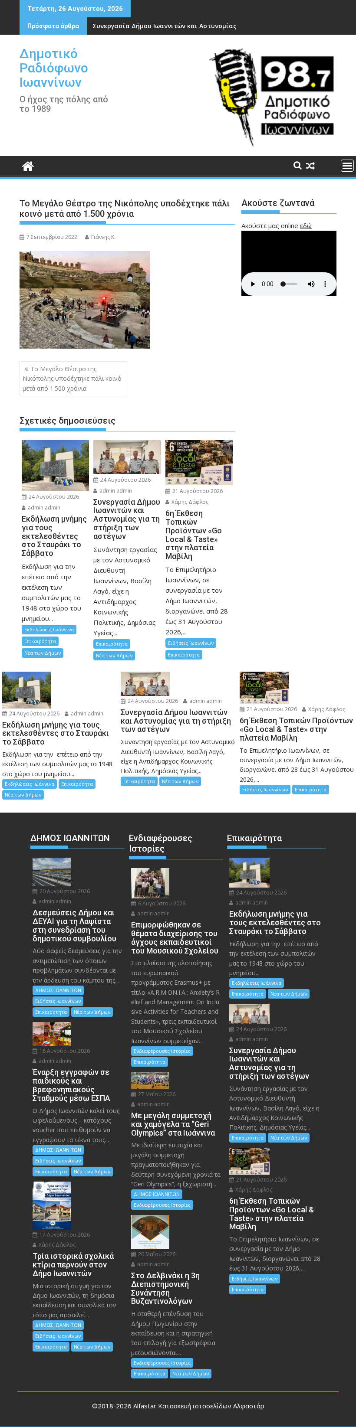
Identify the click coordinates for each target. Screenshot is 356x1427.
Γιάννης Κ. (103, 237)
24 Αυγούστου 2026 (53, 496)
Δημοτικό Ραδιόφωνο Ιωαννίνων (54, 68)
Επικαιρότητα (40, 641)
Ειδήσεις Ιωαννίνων (191, 643)
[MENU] (347, 166)
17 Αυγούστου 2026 (64, 1234)
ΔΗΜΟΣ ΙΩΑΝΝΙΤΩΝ (58, 990)
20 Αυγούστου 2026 (64, 891)
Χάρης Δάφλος (189, 502)
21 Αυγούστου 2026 (197, 491)
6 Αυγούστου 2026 (161, 903)
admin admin (43, 507)
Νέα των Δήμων (42, 653)
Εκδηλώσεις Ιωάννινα (49, 629)
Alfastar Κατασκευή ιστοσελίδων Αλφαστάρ (198, 1405)
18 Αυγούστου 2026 (64, 1051)
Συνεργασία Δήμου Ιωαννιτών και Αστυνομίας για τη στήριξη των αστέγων (209, 26)
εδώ (306, 225)
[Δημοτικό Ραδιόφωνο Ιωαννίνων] (28, 165)
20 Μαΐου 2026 (156, 1254)
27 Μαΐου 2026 (156, 1094)
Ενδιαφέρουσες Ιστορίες (162, 1051)
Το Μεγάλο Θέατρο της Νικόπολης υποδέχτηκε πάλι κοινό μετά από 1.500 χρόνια (72, 378)
